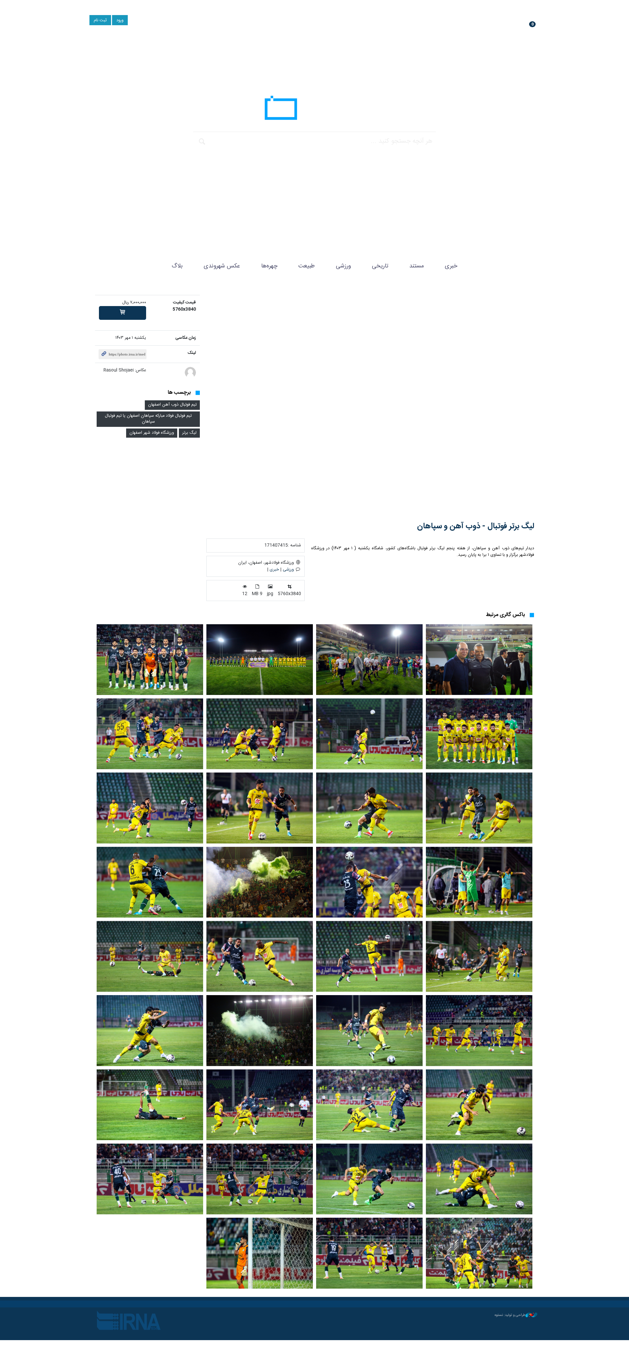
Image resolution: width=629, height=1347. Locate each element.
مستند (416, 266)
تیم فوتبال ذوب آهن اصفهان (172, 404)
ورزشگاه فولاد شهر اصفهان (151, 432)
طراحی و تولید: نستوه (510, 1315)
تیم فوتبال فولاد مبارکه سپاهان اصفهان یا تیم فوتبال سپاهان (148, 419)
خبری (451, 266)
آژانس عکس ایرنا (314, 109)
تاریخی (380, 266)
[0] (122, 313)
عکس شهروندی (222, 266)
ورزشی (343, 266)
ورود (120, 20)
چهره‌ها (269, 266)
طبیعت (306, 266)
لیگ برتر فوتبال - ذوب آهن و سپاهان (475, 526)
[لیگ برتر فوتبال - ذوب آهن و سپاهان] (370, 403)
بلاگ (177, 266)
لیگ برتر (189, 432)
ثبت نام (100, 20)
